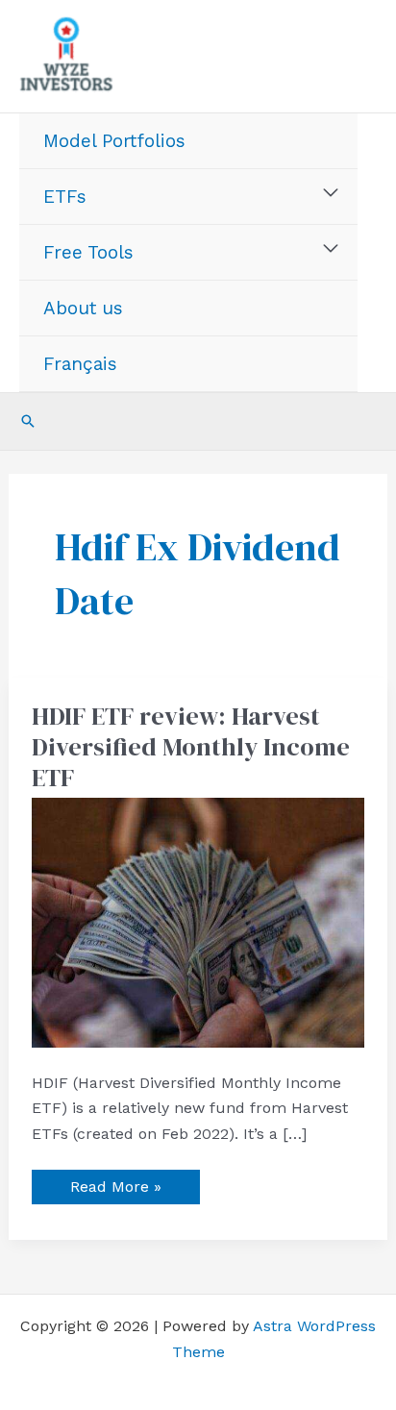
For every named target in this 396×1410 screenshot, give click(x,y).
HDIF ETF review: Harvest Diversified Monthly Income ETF (191, 747)
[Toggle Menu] (331, 193)
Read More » (115, 1183)
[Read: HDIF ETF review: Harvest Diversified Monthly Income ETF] (198, 921)
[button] (28, 421)
